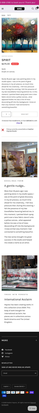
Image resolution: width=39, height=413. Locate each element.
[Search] (33, 8)
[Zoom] (33, 22)
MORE (5, 340)
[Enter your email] (35, 373)
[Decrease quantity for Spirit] (3, 114)
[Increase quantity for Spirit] (9, 114)
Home (3, 15)
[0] (36, 8)
